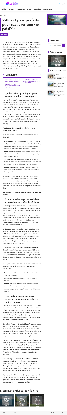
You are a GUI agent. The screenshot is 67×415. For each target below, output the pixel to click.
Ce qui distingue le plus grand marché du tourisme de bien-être (57, 63)
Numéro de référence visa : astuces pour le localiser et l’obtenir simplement (59, 93)
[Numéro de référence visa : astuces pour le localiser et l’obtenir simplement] (50, 93)
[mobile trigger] (3, 3)
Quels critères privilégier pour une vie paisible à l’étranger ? (12, 80)
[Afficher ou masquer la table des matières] (29, 75)
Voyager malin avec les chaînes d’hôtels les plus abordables (60, 77)
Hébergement (56, 74)
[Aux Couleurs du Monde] (11, 3)
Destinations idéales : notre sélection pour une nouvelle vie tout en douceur (32, 81)
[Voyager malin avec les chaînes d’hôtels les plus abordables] (50, 76)
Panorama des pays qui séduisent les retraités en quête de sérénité (12, 85)
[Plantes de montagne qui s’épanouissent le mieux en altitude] (50, 84)
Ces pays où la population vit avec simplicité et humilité (36, 401)
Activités (55, 82)
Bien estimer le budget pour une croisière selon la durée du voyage (6, 402)
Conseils (4, 34)
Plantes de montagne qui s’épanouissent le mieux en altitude (59, 85)
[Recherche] (59, 3)
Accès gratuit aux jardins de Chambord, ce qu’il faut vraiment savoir (22, 402)
